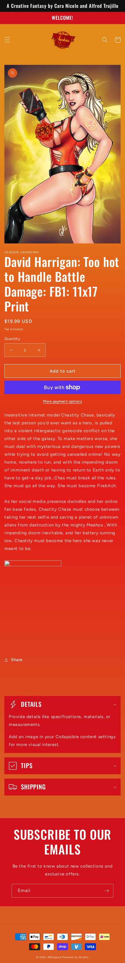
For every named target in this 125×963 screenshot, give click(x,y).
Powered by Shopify (75, 957)
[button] (7, 39)
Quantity (12, 339)
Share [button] (17, 659)
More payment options (62, 401)
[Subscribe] (106, 891)
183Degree (54, 957)
